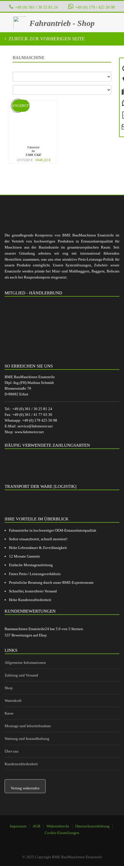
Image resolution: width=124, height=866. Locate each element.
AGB (36, 826)
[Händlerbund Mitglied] (48, 328)
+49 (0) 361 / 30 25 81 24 (36, 7)
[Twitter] (73, 840)
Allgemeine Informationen (25, 662)
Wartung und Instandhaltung (27, 738)
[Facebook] (59, 840)
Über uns (11, 751)
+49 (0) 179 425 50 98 (39, 420)
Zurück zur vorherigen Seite (46, 38)
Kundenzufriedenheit (21, 764)
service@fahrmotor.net (35, 426)
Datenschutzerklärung (92, 826)
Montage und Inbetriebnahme (28, 726)
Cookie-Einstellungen (62, 833)
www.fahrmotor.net (29, 432)
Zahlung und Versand (21, 675)
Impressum (18, 826)
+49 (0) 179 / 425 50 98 (94, 7)
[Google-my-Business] (44, 840)
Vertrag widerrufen (25, 788)
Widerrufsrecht (57, 826)
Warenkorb (13, 700)
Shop (9, 688)
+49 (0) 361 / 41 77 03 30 (32, 414)
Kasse (9, 713)
